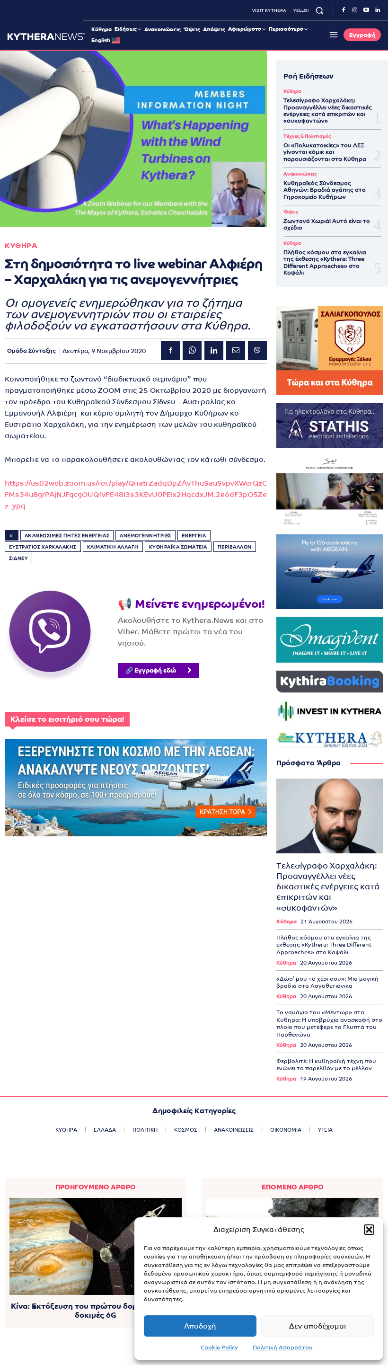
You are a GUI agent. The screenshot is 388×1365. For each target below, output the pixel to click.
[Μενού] (332, 34)
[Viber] (257, 350)
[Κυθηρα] (46, 36)
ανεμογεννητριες (145, 535)
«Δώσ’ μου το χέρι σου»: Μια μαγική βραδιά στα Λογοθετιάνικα (327, 982)
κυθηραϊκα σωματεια (178, 547)
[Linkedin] (377, 10)
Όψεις (290, 212)
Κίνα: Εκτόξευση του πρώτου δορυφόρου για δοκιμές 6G (95, 1311)
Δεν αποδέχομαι (317, 1326)
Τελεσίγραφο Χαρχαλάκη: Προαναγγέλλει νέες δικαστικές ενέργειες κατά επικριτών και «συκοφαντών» (327, 110)
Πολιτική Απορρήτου (283, 1347)
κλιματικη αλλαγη (113, 547)
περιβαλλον (235, 547)
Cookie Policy (219, 1347)
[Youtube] (366, 10)
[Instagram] (355, 10)
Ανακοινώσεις (300, 174)
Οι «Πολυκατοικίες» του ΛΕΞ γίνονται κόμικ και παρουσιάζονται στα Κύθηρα (324, 152)
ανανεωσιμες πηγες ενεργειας (67, 535)
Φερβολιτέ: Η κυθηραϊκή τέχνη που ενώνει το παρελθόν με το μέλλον (326, 1065)
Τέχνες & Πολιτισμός (307, 136)
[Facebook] (343, 10)
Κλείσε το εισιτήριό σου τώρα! (67, 719)
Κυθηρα (21, 245)
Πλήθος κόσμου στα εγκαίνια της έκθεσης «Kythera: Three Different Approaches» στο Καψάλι (324, 262)
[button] (369, 1229)
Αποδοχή (200, 1326)
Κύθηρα (292, 91)
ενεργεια (194, 535)
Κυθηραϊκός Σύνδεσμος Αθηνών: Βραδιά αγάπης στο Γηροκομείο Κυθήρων (324, 190)
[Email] (235, 350)
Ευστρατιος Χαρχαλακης (43, 547)
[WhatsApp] (192, 350)
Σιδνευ (18, 558)
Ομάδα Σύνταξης (31, 350)
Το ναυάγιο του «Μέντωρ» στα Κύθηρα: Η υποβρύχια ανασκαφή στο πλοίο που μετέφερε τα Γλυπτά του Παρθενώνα (329, 1023)
